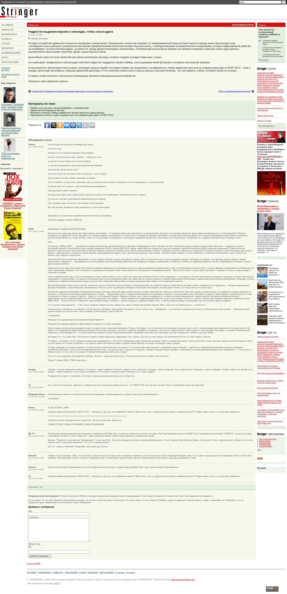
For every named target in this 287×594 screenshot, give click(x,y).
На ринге (32, 572)
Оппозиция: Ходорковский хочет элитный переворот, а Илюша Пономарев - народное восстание (271, 413)
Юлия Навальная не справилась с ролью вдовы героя (268, 208)
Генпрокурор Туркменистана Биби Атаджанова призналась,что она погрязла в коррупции (72, 91)
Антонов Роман (265, 444)
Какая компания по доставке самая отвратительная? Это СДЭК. (269, 402)
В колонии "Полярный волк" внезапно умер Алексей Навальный (12, 106)
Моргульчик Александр (267, 439)
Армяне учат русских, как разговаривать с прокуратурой (59, 108)
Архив (3, 77)
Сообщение (33, 517)
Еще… (259, 450)
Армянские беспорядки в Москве (47, 110)
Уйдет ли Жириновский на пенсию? (234, 91)
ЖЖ (259, 159)
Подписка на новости (10, 74)
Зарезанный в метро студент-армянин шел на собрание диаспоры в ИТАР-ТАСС (72, 115)
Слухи (82, 572)
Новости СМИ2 (33, 563)
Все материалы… (267, 126)
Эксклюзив (71, 572)
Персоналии (106, 572)
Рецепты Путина (264, 121)
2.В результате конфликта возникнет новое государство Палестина (272, 49)
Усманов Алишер (265, 446)
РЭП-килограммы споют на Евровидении (10, 156)
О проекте (5, 68)
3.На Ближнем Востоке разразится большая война (272, 55)
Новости (58, 572)
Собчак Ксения (264, 443)
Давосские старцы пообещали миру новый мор (270, 422)
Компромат (45, 572)
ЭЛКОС (56, 583)
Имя (30, 511)
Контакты (5, 70)
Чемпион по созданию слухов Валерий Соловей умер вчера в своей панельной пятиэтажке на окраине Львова (271, 100)
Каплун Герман (264, 441)
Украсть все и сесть (265, 116)
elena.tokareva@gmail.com (183, 579)
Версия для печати (39, 38)
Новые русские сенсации (267, 337)
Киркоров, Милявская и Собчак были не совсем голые (270, 382)
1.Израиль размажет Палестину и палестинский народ (272, 42)
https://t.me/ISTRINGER (269, 156)
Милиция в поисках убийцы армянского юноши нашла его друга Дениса (67, 113)
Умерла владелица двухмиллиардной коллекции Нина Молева (11, 132)
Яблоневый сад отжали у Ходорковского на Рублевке (268, 367)
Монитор (93, 572)
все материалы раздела (243, 25)
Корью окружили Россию (267, 388)
